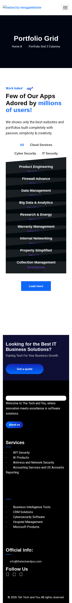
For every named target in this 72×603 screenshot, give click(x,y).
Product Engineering (36, 167)
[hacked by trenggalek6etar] (22, 7)
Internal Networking (36, 238)
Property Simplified (36, 250)
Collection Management (36, 262)
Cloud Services (36, 267)
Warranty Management (36, 226)
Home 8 (17, 46)
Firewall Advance (36, 179)
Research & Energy (36, 214)
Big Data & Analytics (36, 202)
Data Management (36, 190)
